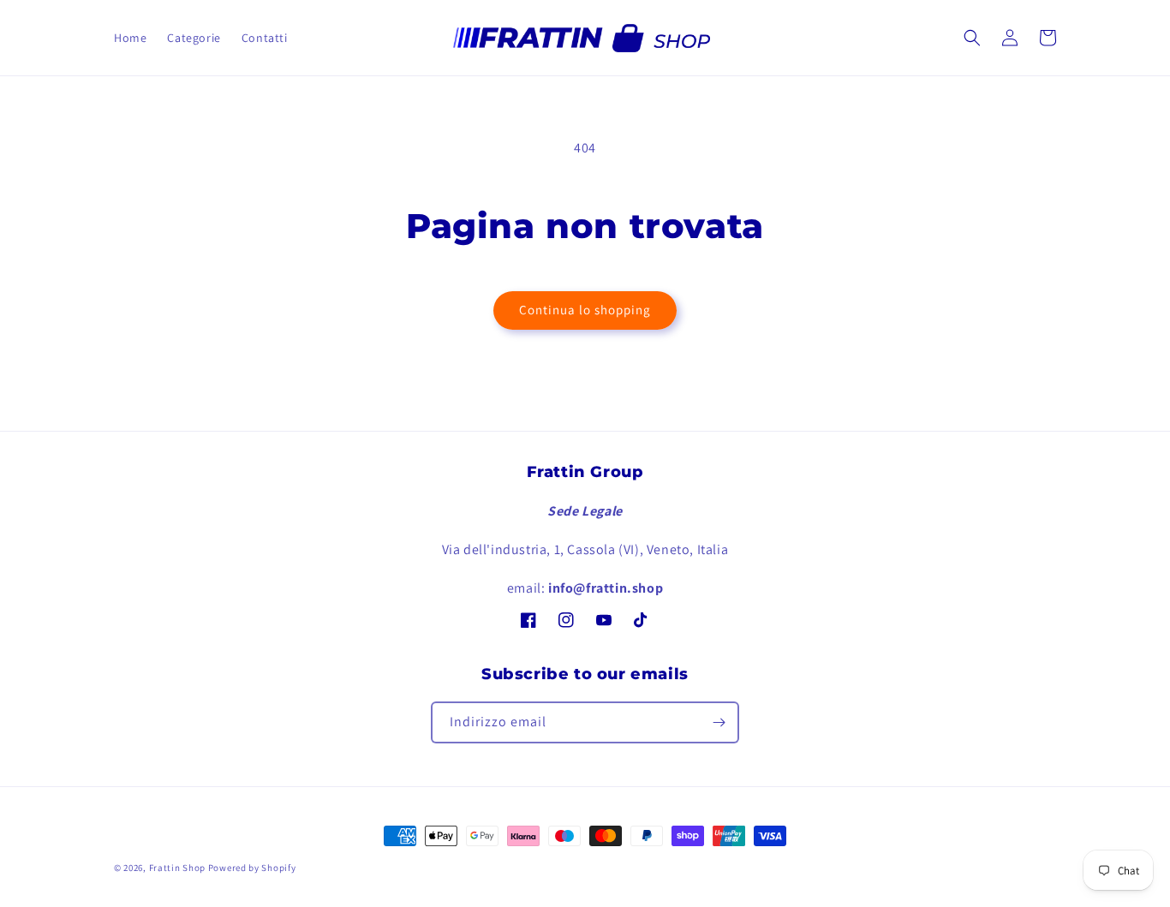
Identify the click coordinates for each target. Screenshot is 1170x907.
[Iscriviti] (718, 722)
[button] (972, 38)
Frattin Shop (177, 868)
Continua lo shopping (585, 309)
